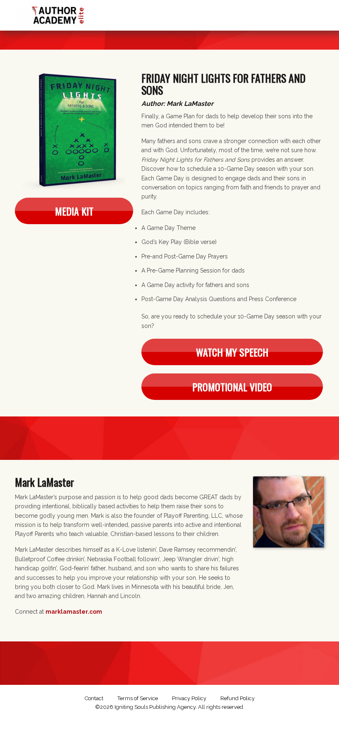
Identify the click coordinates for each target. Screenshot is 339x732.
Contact (94, 698)
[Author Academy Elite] (58, 13)
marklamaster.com (73, 611)
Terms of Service (137, 698)
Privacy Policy (189, 698)
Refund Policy (237, 698)
